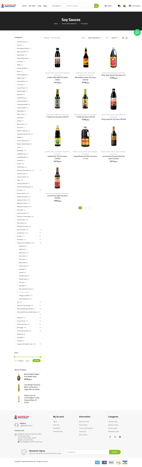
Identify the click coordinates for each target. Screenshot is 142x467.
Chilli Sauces (22, 252)
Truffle (19, 65)
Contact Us (82, 431)
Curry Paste (22, 256)
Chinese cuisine (49, 151)
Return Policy (83, 435)
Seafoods (20, 317)
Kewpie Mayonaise (22, 58)
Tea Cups (19, 340)
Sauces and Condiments (69, 23)
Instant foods (21, 233)
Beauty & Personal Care (24, 170)
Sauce (18, 45)
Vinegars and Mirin (24, 295)
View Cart (56, 425)
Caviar (19, 147)
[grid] (123, 37)
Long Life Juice (21, 98)
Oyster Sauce (23, 266)
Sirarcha (21, 272)
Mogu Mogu (20, 111)
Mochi (18, 71)
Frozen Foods (21, 321)
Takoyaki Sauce (23, 276)
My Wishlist (56, 428)
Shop (39, 5)
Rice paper (20, 210)
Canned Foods (21, 173)
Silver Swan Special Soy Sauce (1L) (113, 75)
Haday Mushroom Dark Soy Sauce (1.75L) (85, 157)
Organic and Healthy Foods (25, 344)
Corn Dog (19, 84)
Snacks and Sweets (22, 331)
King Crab (20, 94)
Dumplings (20, 150)
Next (90, 207)
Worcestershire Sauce (25, 289)
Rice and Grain (21, 229)
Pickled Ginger (21, 91)
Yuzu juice (20, 127)
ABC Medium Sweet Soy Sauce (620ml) (85, 78)
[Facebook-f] (110, 437)
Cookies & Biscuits (22, 183)
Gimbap (19, 121)
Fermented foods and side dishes (27, 312)
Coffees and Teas (22, 324)
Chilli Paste (22, 249)
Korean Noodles (21, 68)
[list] (126, 37)
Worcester (22, 285)
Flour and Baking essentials (25, 308)
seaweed (20, 160)
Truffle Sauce (20, 167)
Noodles (19, 236)
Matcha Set (20, 334)
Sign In (55, 421)
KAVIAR (19, 137)
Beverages (20, 327)
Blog (45, 5)
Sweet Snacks (21, 219)
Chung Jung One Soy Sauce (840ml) (113, 119)
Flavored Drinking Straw (24, 187)
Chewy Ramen (21, 81)
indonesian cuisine (81, 72)
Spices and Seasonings (24, 305)
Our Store (32, 5)
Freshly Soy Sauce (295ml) (85, 116)
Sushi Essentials (21, 101)
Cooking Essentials (22, 104)
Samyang (19, 117)
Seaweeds (20, 239)
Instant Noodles (21, 157)
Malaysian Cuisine (22, 203)
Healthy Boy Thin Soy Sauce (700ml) (57, 157)
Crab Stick (20, 61)
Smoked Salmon (21, 107)
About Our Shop (84, 421)
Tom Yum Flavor (21, 42)
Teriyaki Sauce (23, 279)
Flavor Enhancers (24, 299)
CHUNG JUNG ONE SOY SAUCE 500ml (57, 78)
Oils (18, 302)
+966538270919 (26, 425)
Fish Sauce (22, 259)
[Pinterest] (120, 437)
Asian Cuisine (21, 124)
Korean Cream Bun (22, 130)
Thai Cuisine (20, 223)
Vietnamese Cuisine (22, 226)
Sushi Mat (20, 337)
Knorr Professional (22, 140)
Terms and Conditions (86, 428)
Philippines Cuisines (23, 206)
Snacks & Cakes (21, 213)
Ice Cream (20, 190)
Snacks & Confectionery (24, 216)
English (109, 5)
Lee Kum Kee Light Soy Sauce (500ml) (57, 197)
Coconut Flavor (21, 88)
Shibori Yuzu (20, 114)
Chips (18, 180)
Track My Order (57, 431)
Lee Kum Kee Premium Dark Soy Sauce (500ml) (113, 157)
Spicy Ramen (21, 55)
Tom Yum (21, 282)
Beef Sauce (22, 246)
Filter (36, 360)
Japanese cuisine (22, 200)
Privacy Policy (83, 425)
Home (24, 5)
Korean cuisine (49, 72)
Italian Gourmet (21, 51)
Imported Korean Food (23, 134)
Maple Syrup (20, 78)
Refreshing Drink (22, 74)
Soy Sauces (57, 75)
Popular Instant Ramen (23, 144)
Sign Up (114, 452)
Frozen (19, 163)
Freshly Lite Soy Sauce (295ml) (57, 116)
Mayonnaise (22, 262)
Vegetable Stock (21, 154)
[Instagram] (115, 437)
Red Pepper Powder (23, 48)
